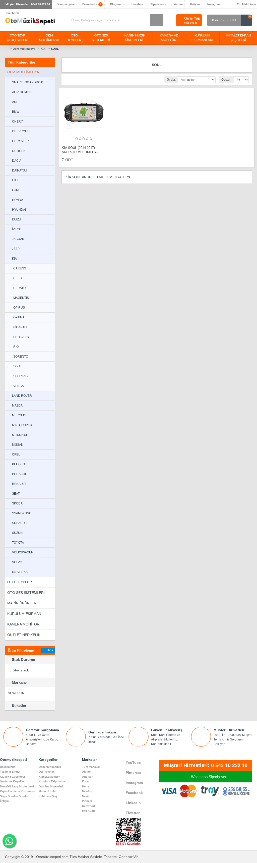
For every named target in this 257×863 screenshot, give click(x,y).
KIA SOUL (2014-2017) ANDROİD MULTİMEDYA (80, 150)
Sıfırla (49, 650)
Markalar (19, 682)
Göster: (226, 79)
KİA (43, 48)
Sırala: (171, 79)
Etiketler (19, 705)
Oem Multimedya (24, 48)
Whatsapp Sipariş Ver (208, 777)
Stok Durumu (23, 659)
